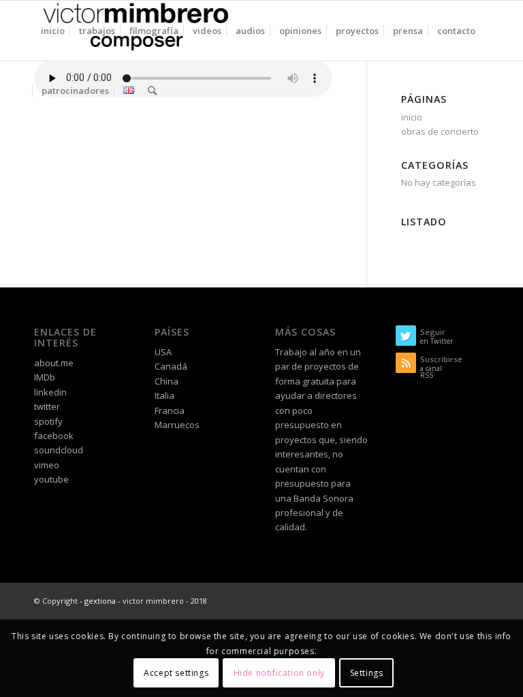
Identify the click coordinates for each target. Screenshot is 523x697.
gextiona (100, 601)
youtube (51, 479)
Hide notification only (279, 673)
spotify (48, 421)
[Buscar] (152, 90)
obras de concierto (440, 131)
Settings (366, 673)
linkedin (50, 392)
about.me (54, 363)
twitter (47, 406)
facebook (54, 435)
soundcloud (58, 450)
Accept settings (176, 673)
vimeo (46, 465)
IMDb (44, 377)
